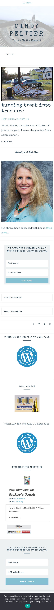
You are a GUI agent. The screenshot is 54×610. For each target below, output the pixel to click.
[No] (50, 601)
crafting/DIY (8, 119)
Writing (19, 501)
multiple (21, 498)
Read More (6, 141)
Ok (27, 606)
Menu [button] (29, 3)
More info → (15, 518)
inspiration (22, 119)
